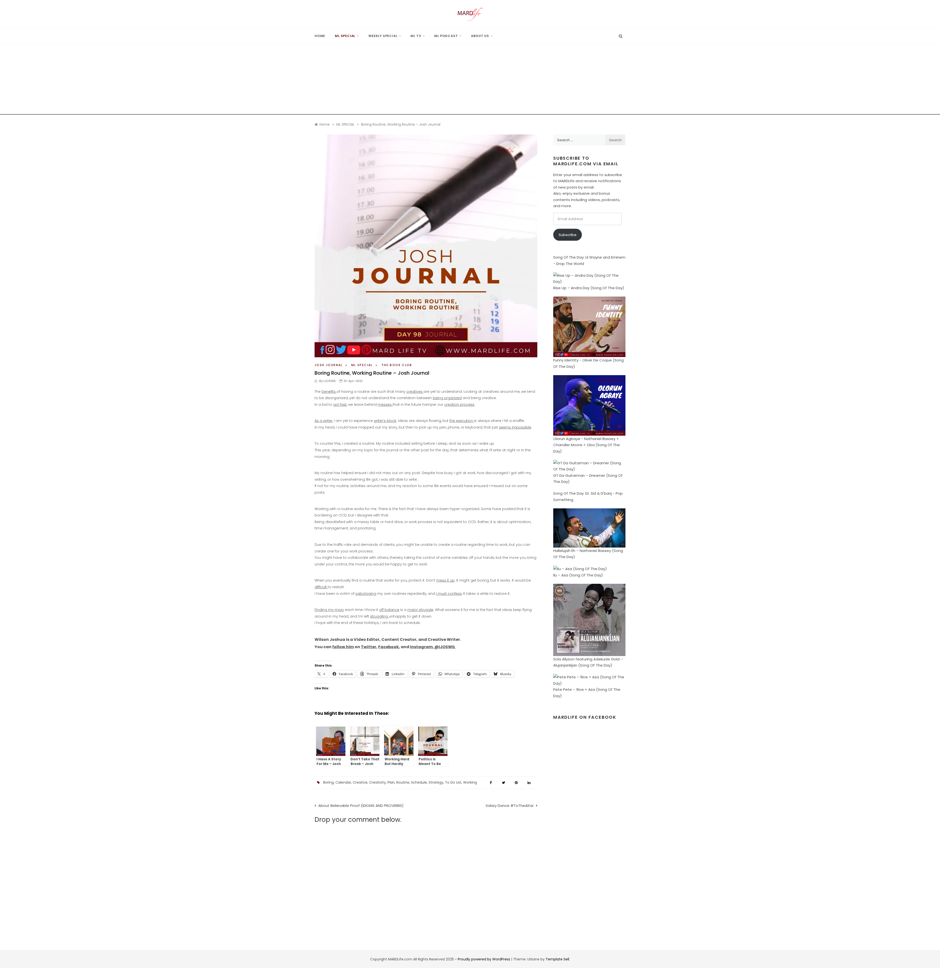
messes (385, 404)
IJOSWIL (330, 381)
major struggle (420, 609)
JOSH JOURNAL (329, 365)
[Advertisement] (470, 80)
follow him (343, 647)
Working (470, 782)
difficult (321, 587)
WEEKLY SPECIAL (382, 36)
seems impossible (515, 427)
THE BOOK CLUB (396, 365)
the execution (461, 420)
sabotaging (365, 593)
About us (480, 36)
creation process (459, 404)
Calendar (343, 782)
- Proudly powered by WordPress (483, 959)
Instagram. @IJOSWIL (432, 647)
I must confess (449, 593)
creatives (414, 391)
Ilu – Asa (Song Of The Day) (578, 575)
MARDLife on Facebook (584, 717)
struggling (379, 616)
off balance (389, 609)
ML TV (416, 36)
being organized (447, 397)
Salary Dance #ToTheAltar (510, 805)
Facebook (388, 647)
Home (320, 36)
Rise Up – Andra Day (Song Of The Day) (588, 287)
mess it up (445, 580)
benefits (329, 391)
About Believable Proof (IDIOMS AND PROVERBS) (361, 805)
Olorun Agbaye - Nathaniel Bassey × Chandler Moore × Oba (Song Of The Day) (586, 445)
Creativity (377, 782)
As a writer (323, 420)
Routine (402, 782)
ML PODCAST (446, 36)
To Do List (453, 782)
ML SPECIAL (345, 36)
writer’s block (385, 420)
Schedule (419, 782)
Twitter (368, 647)
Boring (328, 782)
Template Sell (557, 959)
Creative (360, 782)
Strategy (436, 782)
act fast (340, 404)
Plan (391, 782)
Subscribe (567, 234)
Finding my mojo (329, 609)
